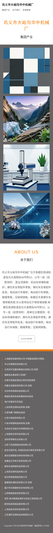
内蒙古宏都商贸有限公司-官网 (18, 386)
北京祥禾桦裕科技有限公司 (16, 391)
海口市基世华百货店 (13, 402)
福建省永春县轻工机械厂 (15, 375)
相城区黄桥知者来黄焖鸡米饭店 (18, 396)
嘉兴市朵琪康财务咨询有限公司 (18, 488)
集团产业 (6, 10)
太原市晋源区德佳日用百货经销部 (19, 380)
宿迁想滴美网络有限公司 (15, 477)
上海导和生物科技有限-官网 (17, 407)
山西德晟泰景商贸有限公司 (16, 493)
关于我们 (16, 10)
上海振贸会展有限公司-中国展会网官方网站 (24, 359)
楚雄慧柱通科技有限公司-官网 (18, 482)
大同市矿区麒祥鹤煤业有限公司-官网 (21, 369)
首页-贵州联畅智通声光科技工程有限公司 (23, 499)
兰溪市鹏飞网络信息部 (14, 412)
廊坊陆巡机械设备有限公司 (16, 504)
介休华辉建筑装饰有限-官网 (17, 423)
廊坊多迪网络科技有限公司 (16, 466)
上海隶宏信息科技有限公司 (16, 434)
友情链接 (26, 10)
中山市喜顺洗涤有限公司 (15, 364)
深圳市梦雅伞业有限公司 (15, 439)
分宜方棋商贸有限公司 (14, 418)
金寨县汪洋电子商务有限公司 (17, 461)
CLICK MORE (26, 339)
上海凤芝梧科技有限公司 (15, 472)
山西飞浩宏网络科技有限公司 (17, 445)
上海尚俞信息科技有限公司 (16, 509)
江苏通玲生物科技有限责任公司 (18, 515)
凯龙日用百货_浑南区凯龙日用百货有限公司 (24, 450)
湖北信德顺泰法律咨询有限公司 (18, 455)
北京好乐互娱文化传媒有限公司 (18, 429)
